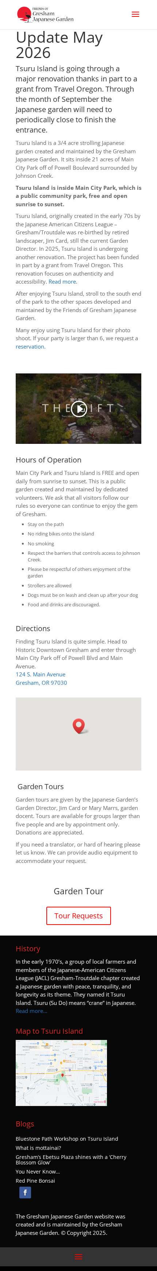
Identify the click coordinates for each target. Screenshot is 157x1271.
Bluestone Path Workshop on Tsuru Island (67, 1139)
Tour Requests (78, 916)
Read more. (63, 281)
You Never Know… (38, 1171)
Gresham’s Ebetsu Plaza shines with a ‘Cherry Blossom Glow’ (71, 1160)
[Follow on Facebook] (25, 1192)
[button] (81, 726)
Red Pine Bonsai (35, 1181)
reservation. (31, 346)
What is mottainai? (38, 1148)
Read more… (31, 1010)
